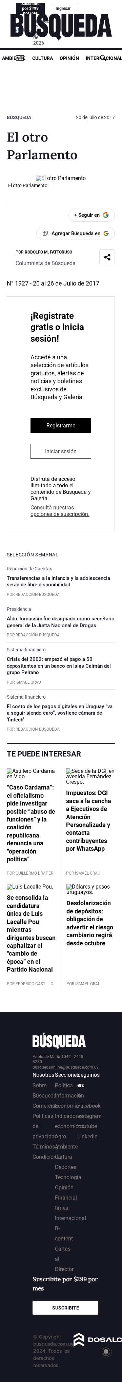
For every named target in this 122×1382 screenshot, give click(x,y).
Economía (67, 1106)
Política (64, 1085)
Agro (60, 1136)
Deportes (65, 1167)
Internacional (70, 1218)
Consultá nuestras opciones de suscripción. (59, 510)
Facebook (89, 1106)
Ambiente (13, 58)
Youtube (87, 1126)
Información (69, 1095)
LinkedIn (87, 1136)
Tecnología (68, 1177)
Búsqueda (19, 117)
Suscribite (65, 1308)
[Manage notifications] (106, 1351)
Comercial (45, 1106)
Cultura (42, 58)
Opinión (69, 58)
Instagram (89, 1116)
